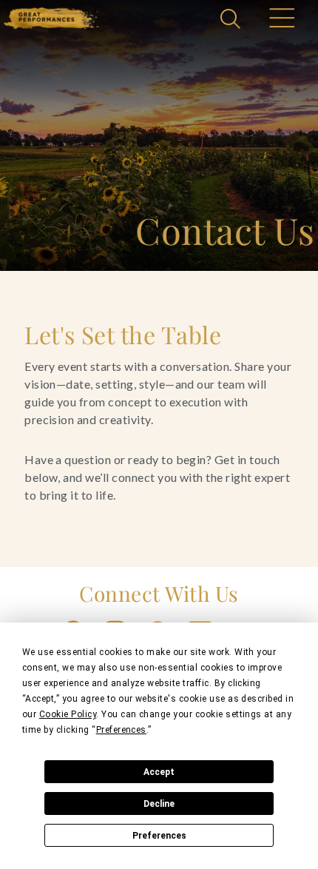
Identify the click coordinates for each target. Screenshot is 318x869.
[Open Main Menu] (281, 20)
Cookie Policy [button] (67, 714)
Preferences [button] (121, 730)
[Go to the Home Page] (51, 18)
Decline (159, 804)
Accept (159, 772)
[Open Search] (232, 20)
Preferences (159, 836)
